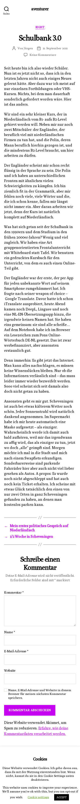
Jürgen (28, 48)
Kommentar (14, 592)
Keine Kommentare (43, 55)
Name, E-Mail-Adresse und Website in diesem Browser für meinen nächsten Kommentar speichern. (39, 694)
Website (9, 670)
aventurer (40, 9)
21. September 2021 (55, 48)
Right (40, 27)
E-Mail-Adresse (16, 651)
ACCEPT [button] (61, 797)
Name (9, 632)
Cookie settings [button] (38, 797)
